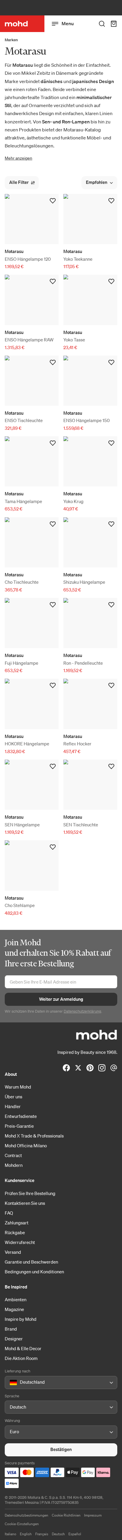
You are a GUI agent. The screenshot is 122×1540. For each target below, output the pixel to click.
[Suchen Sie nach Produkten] (101, 23)
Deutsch (58, 1533)
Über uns (13, 1097)
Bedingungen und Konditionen (34, 1272)
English (26, 1533)
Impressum (93, 1515)
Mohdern (14, 1165)
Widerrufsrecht (20, 1242)
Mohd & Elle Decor (23, 1348)
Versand (13, 1252)
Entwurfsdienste (21, 1116)
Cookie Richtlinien (66, 1515)
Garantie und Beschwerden (31, 1262)
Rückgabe (15, 1232)
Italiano (10, 1533)
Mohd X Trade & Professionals (34, 1136)
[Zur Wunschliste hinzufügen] (52, 200)
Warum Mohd (18, 1087)
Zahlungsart (16, 1223)
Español (74, 1533)
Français (41, 1533)
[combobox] (10, 1382)
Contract (13, 1155)
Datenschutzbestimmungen (26, 1515)
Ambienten (15, 1299)
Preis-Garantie (19, 1126)
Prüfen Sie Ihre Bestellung (30, 1193)
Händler (13, 1106)
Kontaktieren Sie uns (25, 1203)
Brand (11, 1329)
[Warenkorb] (113, 23)
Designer (14, 1339)
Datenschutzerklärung (82, 1011)
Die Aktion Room (21, 1358)
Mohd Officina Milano (26, 1145)
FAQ (9, 1213)
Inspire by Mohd (20, 1319)
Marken (11, 39)
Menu (68, 23)
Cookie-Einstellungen (22, 1523)
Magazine (14, 1309)
